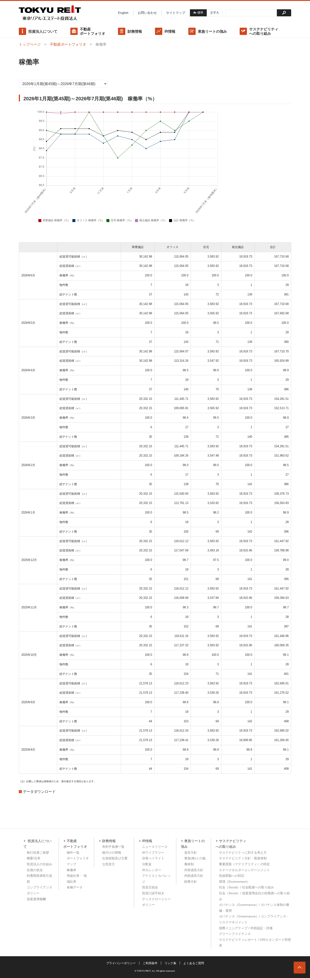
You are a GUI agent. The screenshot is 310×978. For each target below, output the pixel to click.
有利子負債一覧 (113, 846)
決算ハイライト (153, 858)
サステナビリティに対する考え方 (243, 852)
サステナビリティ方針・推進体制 (243, 858)
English (123, 13)
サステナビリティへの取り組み (263, 31)
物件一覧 (73, 852)
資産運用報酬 (36, 899)
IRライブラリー (153, 852)
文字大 (214, 12)
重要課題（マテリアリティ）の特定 (244, 864)
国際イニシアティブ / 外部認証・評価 (246, 928)
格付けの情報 (111, 852)
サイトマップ (175, 13)
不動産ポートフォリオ (92, 31)
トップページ (30, 44)
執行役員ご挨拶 (38, 852)
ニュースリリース (154, 846)
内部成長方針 (193, 875)
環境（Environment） (234, 881)
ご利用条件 (150, 963)
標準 (200, 12)
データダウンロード (39, 792)
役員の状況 (35, 870)
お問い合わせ (147, 13)
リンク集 (170, 963)
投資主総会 (150, 887)
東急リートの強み (212, 31)
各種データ (75, 887)
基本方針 (190, 852)
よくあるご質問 (193, 963)
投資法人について (42, 31)
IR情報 (170, 31)
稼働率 (71, 870)
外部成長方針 (193, 870)
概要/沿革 (33, 858)
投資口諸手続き (153, 893)
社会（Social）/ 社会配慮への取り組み (246, 887)
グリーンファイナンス (235, 934)
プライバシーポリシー (121, 963)
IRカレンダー (151, 870)
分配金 (147, 864)
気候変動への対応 (231, 875)
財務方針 (190, 881)
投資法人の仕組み (39, 864)
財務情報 (135, 31)
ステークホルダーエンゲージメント (244, 870)
